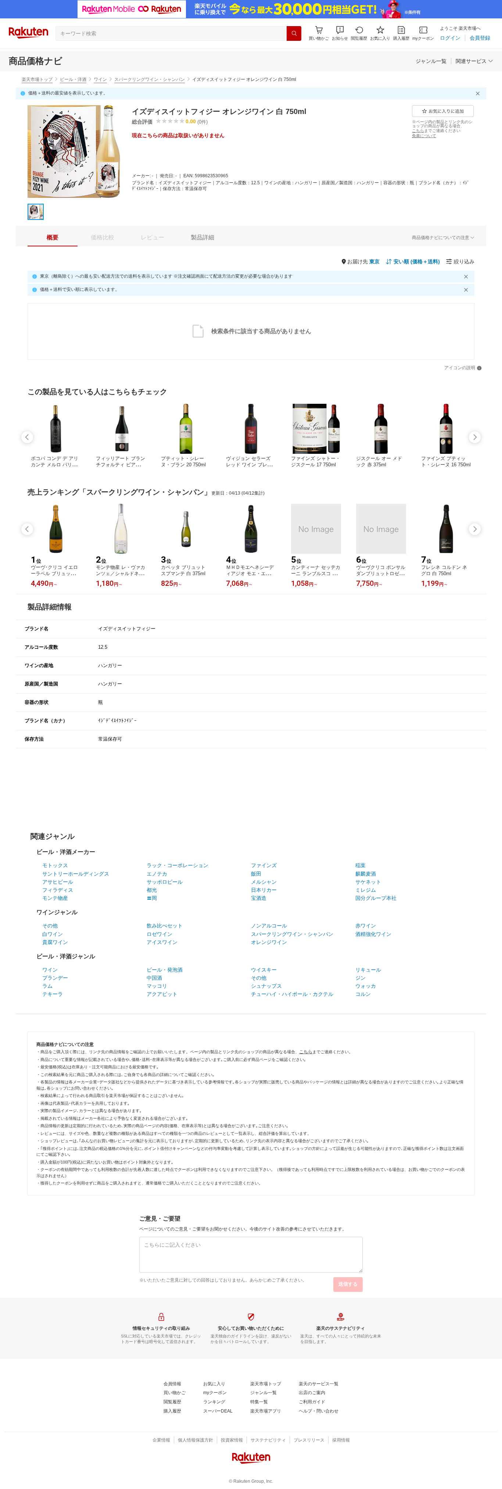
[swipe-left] (27, 437)
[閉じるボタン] (478, 93)
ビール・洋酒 (73, 79)
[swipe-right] (475, 437)
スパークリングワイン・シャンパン (149, 79)
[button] (340, 33)
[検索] (294, 33)
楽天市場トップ (37, 79)
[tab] (53, 237)
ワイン (100, 79)
